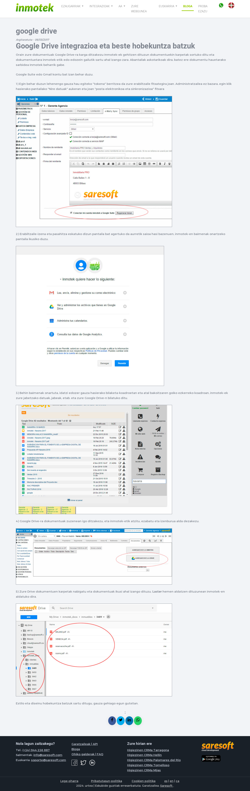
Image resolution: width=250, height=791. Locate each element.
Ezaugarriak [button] (71, 6)
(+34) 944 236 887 (36, 750)
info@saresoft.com (47, 755)
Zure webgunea (139, 8)
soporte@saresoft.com (48, 760)
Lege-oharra (69, 781)
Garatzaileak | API (84, 744)
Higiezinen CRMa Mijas (144, 770)
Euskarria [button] (167, 6)
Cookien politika (143, 781)
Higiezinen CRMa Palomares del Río (154, 760)
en (171, 781)
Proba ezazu (202, 8)
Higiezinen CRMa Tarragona (148, 750)
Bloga (187, 6)
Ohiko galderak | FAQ (87, 754)
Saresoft (166, 785)
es (165, 781)
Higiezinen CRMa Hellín (144, 755)
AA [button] (121, 6)
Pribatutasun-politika (106, 781)
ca (177, 781)
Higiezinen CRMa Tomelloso (148, 765)
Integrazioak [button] (99, 6)
